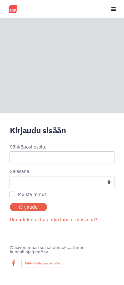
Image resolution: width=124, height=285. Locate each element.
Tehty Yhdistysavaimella (42, 263)
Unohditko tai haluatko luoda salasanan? (53, 220)
